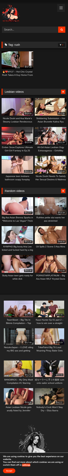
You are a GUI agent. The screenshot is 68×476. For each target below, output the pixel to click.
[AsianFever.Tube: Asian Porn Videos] (28, 14)
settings (26, 465)
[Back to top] (58, 467)
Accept (9, 471)
